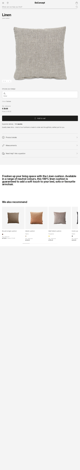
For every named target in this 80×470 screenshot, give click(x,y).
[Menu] (3, 3)
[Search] (77, 7)
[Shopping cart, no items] (76, 3)
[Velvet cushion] (36, 218)
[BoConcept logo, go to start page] (40, 3)
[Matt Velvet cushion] (60, 218)
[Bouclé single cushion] (13, 218)
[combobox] (40, 7)
